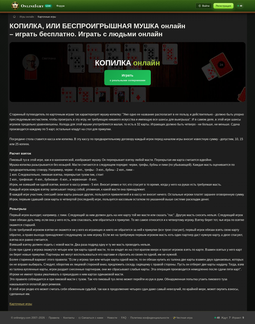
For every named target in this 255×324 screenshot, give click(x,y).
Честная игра (183, 317)
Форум (60, 5)
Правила (54, 317)
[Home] (14, 17)
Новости (112, 317)
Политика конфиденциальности (149, 317)
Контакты (68, 317)
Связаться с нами (92, 317)
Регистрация (223, 5)
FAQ (123, 317)
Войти (205, 5)
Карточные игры (21, 303)
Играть (127, 78)
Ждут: (226, 317)
